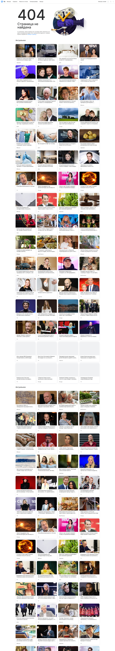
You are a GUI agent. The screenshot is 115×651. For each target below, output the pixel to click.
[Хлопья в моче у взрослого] (47, 288)
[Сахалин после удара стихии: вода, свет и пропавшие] (68, 309)
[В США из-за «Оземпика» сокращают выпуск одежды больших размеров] (26, 139)
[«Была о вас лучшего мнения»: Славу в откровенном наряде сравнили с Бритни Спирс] (68, 182)
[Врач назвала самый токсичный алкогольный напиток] (68, 507)
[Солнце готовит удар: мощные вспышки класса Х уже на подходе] (89, 182)
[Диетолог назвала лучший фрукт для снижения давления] (68, 203)
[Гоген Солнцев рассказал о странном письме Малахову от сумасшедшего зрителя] (89, 224)
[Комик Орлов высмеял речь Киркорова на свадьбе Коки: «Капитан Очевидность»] (89, 352)
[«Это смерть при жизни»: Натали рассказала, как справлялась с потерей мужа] (89, 465)
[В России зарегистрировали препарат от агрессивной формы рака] (26, 160)
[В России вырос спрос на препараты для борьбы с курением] (89, 97)
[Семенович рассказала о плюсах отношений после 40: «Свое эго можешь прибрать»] (26, 288)
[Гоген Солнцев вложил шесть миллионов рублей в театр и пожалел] (47, 331)
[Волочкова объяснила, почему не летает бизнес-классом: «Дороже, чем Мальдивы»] (26, 394)
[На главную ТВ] (4, 1)
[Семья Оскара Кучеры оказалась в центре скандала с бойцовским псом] (47, 465)
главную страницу (31, 34)
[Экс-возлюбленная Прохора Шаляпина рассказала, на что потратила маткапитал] (47, 614)
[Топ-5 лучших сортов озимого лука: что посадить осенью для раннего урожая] (68, 394)
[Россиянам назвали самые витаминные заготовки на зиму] (89, 139)
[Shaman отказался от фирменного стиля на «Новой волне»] (89, 331)
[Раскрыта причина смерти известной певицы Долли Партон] (68, 331)
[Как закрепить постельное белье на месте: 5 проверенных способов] (68, 54)
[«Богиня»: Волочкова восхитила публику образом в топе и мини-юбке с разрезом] (26, 635)
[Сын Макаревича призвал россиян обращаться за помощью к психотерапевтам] (89, 528)
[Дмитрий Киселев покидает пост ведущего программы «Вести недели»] (47, 443)
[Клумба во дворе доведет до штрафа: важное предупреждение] (26, 245)
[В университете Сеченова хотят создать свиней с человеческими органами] (26, 486)
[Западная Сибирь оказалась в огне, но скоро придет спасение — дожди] (68, 373)
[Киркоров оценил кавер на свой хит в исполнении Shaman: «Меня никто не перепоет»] (47, 635)
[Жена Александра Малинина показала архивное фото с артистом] (47, 118)
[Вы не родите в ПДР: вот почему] (47, 139)
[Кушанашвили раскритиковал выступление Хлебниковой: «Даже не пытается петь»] (26, 97)
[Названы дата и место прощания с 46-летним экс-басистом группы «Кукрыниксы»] (89, 75)
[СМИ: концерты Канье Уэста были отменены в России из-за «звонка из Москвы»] (89, 635)
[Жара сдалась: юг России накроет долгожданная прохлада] (89, 550)
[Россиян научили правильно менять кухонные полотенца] (47, 160)
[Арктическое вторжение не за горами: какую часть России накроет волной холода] (26, 507)
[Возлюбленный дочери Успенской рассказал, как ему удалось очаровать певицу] (47, 507)
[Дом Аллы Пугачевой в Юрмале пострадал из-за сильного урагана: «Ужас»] (47, 352)
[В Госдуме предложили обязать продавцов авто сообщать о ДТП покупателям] (26, 267)
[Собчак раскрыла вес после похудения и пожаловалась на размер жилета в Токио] (89, 614)
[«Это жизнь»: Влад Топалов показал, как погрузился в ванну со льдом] (68, 416)
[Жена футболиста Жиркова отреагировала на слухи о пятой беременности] (68, 245)
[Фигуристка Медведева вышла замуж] (89, 54)
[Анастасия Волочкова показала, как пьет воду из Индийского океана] (68, 635)
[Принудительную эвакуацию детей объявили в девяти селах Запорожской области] (68, 352)
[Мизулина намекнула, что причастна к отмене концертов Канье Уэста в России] (89, 507)
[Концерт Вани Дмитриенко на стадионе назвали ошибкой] (26, 465)
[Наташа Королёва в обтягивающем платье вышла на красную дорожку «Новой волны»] (26, 416)
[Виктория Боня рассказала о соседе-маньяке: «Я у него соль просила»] (89, 394)
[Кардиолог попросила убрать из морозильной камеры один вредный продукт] (26, 54)
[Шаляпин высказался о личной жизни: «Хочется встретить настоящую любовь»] (68, 97)
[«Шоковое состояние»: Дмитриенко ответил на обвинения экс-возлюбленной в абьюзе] (89, 160)
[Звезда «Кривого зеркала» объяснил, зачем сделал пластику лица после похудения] (26, 331)
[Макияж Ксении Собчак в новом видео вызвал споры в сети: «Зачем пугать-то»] (47, 203)
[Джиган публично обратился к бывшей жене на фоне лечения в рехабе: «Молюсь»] (68, 288)
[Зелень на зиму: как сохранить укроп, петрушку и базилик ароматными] (89, 443)
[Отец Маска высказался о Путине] (26, 182)
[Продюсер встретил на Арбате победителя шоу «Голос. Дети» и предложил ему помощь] (47, 486)
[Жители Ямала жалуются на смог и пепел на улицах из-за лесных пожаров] (89, 245)
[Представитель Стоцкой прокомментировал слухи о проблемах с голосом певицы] (68, 224)
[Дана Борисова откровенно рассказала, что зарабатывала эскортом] (47, 528)
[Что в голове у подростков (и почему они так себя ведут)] (47, 224)
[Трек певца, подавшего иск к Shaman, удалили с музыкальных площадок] (26, 75)
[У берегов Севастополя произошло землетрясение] (47, 373)
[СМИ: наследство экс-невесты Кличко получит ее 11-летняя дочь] (89, 288)
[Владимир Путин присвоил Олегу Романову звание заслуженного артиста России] (89, 592)
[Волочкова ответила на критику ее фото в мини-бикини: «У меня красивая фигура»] (89, 486)
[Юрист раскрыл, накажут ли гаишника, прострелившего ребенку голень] (89, 203)
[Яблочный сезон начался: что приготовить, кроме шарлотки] (68, 550)
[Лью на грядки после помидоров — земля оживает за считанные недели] (68, 614)
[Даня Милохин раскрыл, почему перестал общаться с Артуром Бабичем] (47, 416)
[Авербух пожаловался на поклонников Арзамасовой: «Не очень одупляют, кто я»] (47, 75)
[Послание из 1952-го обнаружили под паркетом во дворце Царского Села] (26, 443)
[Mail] (2, 1)
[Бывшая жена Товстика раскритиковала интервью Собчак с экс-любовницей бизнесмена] (26, 373)
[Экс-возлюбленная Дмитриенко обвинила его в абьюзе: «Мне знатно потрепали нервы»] (68, 75)
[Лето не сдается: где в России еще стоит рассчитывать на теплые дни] (68, 118)
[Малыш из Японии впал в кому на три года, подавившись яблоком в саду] (26, 118)
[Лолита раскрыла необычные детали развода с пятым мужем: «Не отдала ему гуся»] (26, 528)
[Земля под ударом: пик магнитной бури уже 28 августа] (47, 182)
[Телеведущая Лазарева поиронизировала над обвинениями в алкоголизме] (89, 373)
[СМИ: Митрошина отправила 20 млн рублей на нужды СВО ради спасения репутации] (47, 309)
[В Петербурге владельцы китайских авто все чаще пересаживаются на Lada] (89, 416)
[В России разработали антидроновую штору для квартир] (26, 203)
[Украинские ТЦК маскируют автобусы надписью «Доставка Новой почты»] (47, 54)
